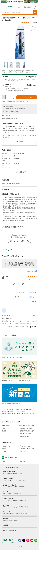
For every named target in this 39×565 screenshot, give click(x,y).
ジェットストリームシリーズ (17, 411)
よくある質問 (5, 451)
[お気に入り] (33, 28)
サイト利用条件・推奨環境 (27, 448)
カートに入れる (27, 97)
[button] (35, 12)
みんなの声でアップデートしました (13, 357)
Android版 (22, 461)
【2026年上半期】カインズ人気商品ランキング (16, 380)
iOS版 (3, 461)
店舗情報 (4, 431)
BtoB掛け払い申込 (24, 436)
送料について (5, 115)
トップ (3, 409)
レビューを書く (21, 284)
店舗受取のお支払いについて (9, 118)
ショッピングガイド (7, 446)
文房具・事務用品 (26, 409)
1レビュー (34, 22)
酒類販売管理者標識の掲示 (27, 431)
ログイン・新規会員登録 (24, 7)
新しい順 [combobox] (31, 297)
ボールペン (5, 411)
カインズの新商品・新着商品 (11, 403)
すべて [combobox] (32, 292)
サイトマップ (5, 428)
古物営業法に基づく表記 (26, 428)
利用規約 (4, 448)
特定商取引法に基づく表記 (27, 425)
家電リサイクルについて (26, 433)
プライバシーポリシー (26, 446)
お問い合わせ (19, 141)
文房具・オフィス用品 (13, 409)
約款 (21, 263)
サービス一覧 (5, 425)
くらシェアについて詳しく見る (19, 241)
